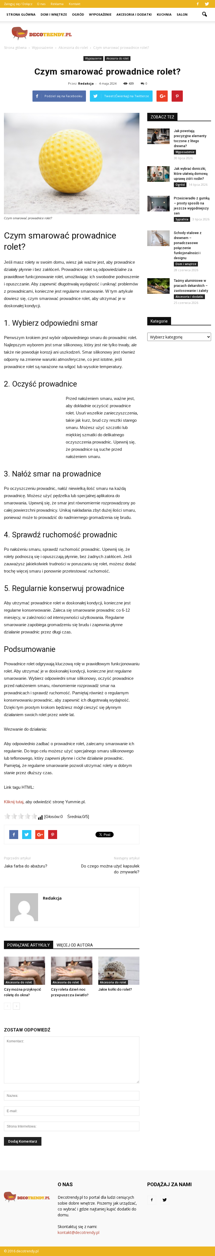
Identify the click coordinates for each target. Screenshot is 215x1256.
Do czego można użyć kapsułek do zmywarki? (110, 869)
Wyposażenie (100, 14)
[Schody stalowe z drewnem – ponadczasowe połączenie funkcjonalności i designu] (158, 238)
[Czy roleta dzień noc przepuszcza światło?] (71, 971)
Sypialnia (182, 219)
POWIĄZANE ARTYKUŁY (28, 945)
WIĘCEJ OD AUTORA (75, 945)
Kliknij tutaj (13, 801)
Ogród (78, 14)
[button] (204, 14)
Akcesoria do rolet (117, 58)
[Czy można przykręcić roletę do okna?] (24, 971)
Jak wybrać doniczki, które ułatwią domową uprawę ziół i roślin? (190, 174)
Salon (182, 14)
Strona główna (21, 14)
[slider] (21, 816)
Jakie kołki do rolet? (115, 989)
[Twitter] (207, 4)
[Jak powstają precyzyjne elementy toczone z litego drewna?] (158, 136)
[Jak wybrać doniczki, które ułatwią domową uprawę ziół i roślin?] (158, 174)
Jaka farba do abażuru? (25, 866)
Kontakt (74, 4)
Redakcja (86, 83)
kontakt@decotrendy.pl (78, 1232)
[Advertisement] (145, 33)
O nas (41, 4)
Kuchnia (164, 14)
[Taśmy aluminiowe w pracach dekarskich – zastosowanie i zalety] (158, 286)
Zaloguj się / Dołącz (18, 4)
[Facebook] (197, 4)
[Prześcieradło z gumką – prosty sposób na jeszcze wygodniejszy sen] (158, 203)
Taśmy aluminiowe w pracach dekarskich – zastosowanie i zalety (191, 286)
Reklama (57, 4)
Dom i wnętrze (54, 14)
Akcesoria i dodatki (134, 14)
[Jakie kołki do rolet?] (118, 971)
